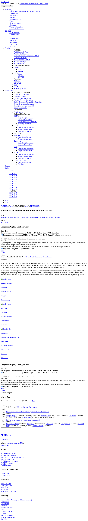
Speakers (21, 164)
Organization (9, 90)
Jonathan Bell (45, 416)
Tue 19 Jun (13, 40)
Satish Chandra (54, 217)
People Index (18, 112)
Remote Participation (16, 29)
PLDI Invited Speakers (21, 54)
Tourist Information (16, 27)
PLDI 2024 (13, 179)
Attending (8, 9)
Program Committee (20, 96)
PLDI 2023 (13, 181)
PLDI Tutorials (19, 63)
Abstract (4, 260)
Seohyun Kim (34, 217)
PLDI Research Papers (21, 52)
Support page (5, 445)
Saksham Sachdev (7, 217)
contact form (5, 439)
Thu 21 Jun (13, 44)
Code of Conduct (15, 23)
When (3, 255)
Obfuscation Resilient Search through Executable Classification (27, 412)
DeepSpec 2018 (6, 486)
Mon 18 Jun (13, 38)
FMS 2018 (4, 487)
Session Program (6, 393)
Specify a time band (27, 249)
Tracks (7, 48)
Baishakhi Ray (27, 417)
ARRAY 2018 (6, 484)
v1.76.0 (20, 443)
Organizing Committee (21, 94)
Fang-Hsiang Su (11, 416)
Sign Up (4, 519)
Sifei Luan (25, 217)
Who (2, 215)
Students (12, 17)
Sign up (7, 202)
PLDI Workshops (20, 61)
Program (8, 31)
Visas (11, 21)
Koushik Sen (44, 217)
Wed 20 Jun (13, 42)
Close (3, 252)
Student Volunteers (20, 58)
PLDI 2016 (13, 195)
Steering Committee (20, 108)
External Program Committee (23, 98)
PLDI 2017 (13, 193)
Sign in (7, 200)
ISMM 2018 (5, 473)
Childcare (12, 25)
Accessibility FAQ (15, 19)
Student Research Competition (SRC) (26, 56)
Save (2, 251)
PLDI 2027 (13, 174)
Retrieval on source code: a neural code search (23, 420)
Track (3, 220)
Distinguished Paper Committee (24, 106)
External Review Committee (23, 100)
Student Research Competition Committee (28, 102)
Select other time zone (63, 235)
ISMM (20, 69)
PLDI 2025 (13, 177)
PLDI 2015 (13, 197)
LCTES (20, 75)
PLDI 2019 (13, 189)
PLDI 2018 (5, 206)
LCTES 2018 (5, 475)
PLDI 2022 (13, 183)
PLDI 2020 (13, 187)
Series (11, 170)
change (33, 400)
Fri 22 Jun (12, 46)
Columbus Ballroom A (33, 257)
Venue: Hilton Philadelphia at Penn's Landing (24, 11)
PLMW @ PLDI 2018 (8, 491)
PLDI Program (14, 33)
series (11, 206)
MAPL (17, 407)
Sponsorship (13, 15)
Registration (13, 13)
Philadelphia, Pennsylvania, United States (34, 4)
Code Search (47, 257)
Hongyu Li (17, 217)
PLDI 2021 (13, 185)
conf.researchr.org (11, 443)
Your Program (14, 35)
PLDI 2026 (13, 176)
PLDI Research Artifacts (22, 60)
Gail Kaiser (72, 416)
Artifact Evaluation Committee (24, 104)
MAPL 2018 (34, 206)
